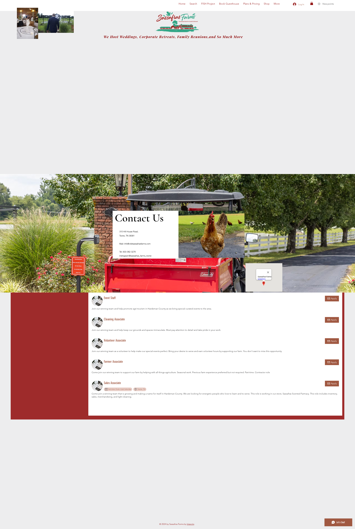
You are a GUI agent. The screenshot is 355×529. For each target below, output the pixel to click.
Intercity (190, 524)
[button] (311, 3)
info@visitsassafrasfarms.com (137, 243)
